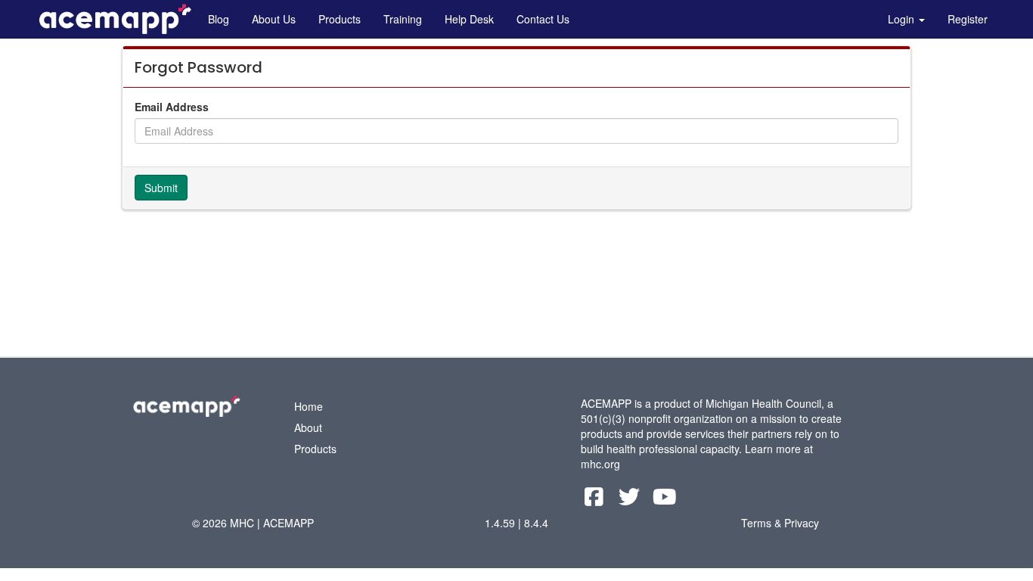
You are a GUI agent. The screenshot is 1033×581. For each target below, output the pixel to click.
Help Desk (469, 18)
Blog (218, 18)
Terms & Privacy (780, 522)
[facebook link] (595, 500)
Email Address (172, 106)
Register (968, 18)
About (308, 427)
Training (402, 18)
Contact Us (542, 18)
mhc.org (600, 463)
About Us (274, 18)
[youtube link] (665, 500)
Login (902, 18)
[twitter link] (631, 500)
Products (339, 18)
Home (308, 406)
